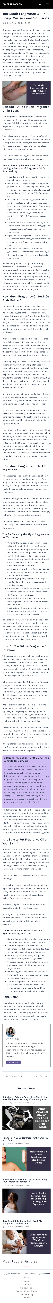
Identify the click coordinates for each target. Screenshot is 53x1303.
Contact (26, 1297)
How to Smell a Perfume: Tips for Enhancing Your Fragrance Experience (24, 1180)
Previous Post (14, 1076)
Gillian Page (12, 1038)
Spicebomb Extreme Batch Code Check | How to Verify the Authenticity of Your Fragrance (25, 1098)
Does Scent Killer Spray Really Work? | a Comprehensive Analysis (22, 1222)
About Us (26, 1284)
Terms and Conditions (26, 1291)
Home (26, 1281)
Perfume (18, 1103)
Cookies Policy (26, 1294)
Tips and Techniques (29, 1103)
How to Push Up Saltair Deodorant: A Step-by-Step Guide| (25, 1138)
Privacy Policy (26, 1288)
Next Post (41, 1076)
